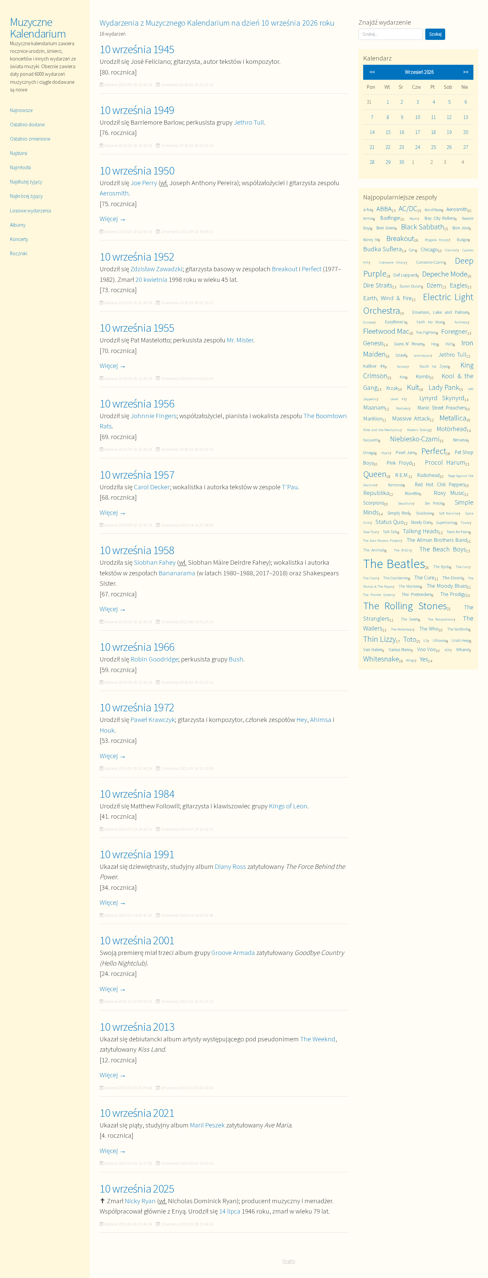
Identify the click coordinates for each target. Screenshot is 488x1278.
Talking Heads (421, 531)
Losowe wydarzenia (30, 210)
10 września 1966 (137, 646)
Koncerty (19, 239)
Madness (402, 408)
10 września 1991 (137, 854)
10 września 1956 (137, 403)
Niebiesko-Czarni (415, 438)
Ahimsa (320, 719)
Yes (424, 659)
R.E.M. (402, 475)
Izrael (401, 355)
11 (433, 117)
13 (465, 117)
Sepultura (405, 503)
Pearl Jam (405, 452)
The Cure (424, 577)
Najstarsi (18, 153)
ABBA (384, 208)
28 (372, 162)
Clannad (451, 250)
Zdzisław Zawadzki (156, 268)
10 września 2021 (137, 1112)
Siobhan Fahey (155, 562)
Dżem (434, 285)
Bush (236, 658)
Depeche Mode (444, 274)
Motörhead (452, 428)
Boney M (370, 239)
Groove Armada (233, 952)
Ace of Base (433, 209)
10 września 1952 (137, 256)
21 (372, 147)
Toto (409, 639)
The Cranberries (395, 577)
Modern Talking (418, 429)
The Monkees (409, 586)
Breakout (284, 268)
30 (401, 162)
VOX (447, 649)
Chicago (429, 249)
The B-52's (402, 550)
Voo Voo (426, 649)
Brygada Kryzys (436, 239)
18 (433, 132)
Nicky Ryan (140, 1200)
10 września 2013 (137, 1026)
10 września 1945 (137, 49)
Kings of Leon (288, 805)
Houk (107, 730)
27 (465, 147)
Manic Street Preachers (442, 408)
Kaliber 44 (374, 366)
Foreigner (454, 331)
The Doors (452, 578)
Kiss (403, 376)
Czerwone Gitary (392, 262)
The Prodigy (453, 594)
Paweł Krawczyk (152, 719)
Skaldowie (424, 513)
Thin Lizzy (379, 639)
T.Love (465, 522)
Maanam (374, 407)
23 (401, 147)
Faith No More (430, 321)
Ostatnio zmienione (30, 139)
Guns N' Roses (408, 344)
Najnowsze (21, 110)
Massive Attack (411, 418)
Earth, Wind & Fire (387, 298)
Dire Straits (377, 285)
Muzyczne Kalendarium (38, 28)
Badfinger (390, 218)
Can (412, 249)
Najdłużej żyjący (26, 181)
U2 (425, 640)
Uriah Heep (460, 640)
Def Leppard (405, 275)
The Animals (374, 549)
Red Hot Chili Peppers (440, 484)
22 (388, 147)
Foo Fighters (426, 332)
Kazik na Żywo (434, 366)
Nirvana (460, 440)
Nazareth (370, 439)
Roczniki (18, 253)
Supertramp (445, 522)
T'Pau (290, 486)
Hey (301, 719)
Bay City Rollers (440, 218)
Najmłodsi (20, 167)
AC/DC (408, 208)
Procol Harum (445, 462)
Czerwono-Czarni (430, 262)
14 (372, 132)
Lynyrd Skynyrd (441, 398)
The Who (429, 629)
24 (417, 147)
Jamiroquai (421, 355)
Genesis (373, 343)
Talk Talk (390, 531)
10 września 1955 (137, 327)
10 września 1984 (137, 793)
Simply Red (398, 513)
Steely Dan (421, 522)
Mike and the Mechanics (381, 429)
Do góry (289, 1260)
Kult (413, 387)
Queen (374, 473)
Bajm (413, 218)
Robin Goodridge (154, 658)
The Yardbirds (458, 629)
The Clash (370, 578)
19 (449, 132)
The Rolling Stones (405, 605)
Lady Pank (444, 387)
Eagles (458, 285)
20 (465, 132)
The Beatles (394, 563)
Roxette (412, 493)
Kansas (402, 366)
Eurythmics (395, 322)
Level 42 (397, 399)
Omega (369, 452)
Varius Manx (400, 649)
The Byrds (441, 566)
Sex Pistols (434, 503)
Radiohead (428, 475)
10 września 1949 (137, 110)
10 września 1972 (137, 707)
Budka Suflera (382, 249)
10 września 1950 (137, 170)
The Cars (462, 566)
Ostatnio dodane (27, 124)
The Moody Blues (447, 585)
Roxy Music (449, 493)
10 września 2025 (137, 1188)
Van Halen (372, 649)
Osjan (385, 452)
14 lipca (229, 1211)
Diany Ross (230, 866)
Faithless (460, 322)
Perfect (311, 268)
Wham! (462, 649)
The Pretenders (417, 594)
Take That (370, 531)
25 (433, 147)
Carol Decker (152, 486)
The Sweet (409, 619)
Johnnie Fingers (153, 415)
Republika (376, 493)
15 (388, 132)
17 (417, 132)
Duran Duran (410, 286)
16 (401, 132)
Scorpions (373, 503)
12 (449, 117)
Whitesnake (381, 658)
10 (417, 117)
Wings (410, 660)
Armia (368, 218)
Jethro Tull (249, 122)
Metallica (453, 417)
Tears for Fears (458, 531)
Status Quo (389, 521)
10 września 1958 (137, 550)
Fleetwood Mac (386, 331)
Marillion (372, 418)
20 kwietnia (151, 279)
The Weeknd (317, 1038)
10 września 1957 (137, 474)
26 (449, 147)
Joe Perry (143, 182)
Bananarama (177, 572)
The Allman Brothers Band (437, 539)
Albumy (18, 225)
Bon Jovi (460, 228)
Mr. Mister (240, 339)
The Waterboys (402, 629)
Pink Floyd (399, 462)
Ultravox (439, 640)
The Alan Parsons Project (381, 540)
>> (465, 72)
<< (372, 72)
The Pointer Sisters (378, 594)
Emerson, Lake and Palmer (439, 312)
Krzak (392, 388)
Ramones (395, 484)
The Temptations (440, 619)
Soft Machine (448, 513)
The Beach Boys (442, 549)
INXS (449, 343)
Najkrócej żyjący (26, 196)
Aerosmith (114, 192)
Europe (368, 322)
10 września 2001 (137, 940)
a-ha (367, 209)
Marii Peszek (207, 1124)
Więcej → (113, 218)
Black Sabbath (422, 226)
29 (388, 162)
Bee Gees (385, 228)
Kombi (423, 376)
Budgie (462, 239)
